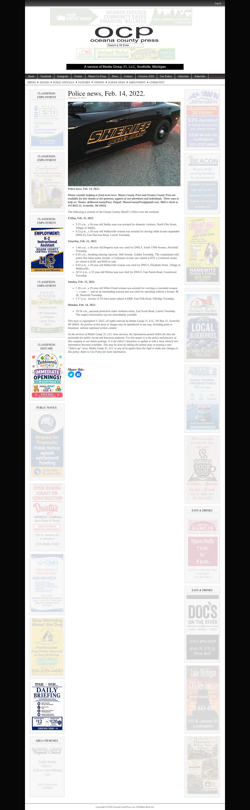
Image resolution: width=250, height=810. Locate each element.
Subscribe (200, 76)
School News (116, 82)
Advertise (183, 76)
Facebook (46, 76)
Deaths (44, 82)
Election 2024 (146, 76)
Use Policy (166, 76)
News (115, 76)
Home (31, 76)
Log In (218, 3)
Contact (128, 76)
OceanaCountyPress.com (124, 807)
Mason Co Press (97, 76)
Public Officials (63, 82)
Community (157, 82)
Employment (137, 82)
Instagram (62, 76)
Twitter (78, 76)
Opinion (99, 82)
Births (32, 82)
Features (84, 82)
